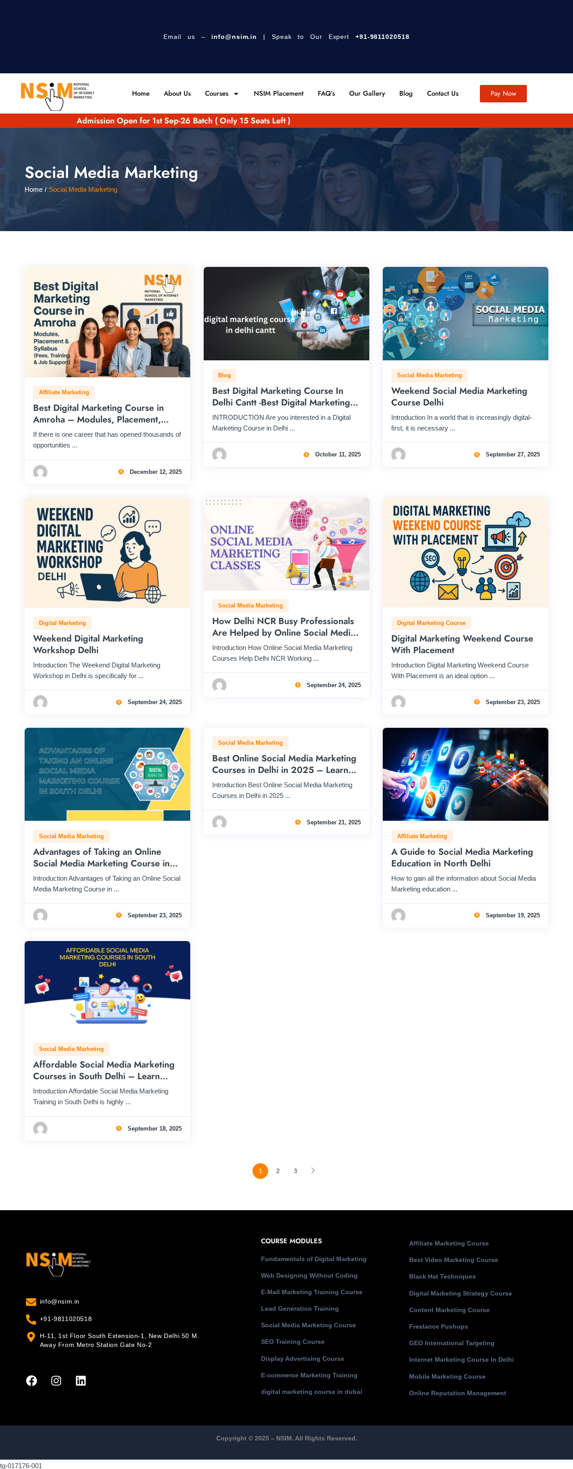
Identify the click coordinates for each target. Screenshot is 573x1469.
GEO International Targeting (452, 1343)
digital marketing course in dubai (311, 1391)
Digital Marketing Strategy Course (460, 1293)
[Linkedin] (80, 1381)
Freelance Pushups (438, 1326)
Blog (406, 93)
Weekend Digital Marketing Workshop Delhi (88, 644)
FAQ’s (326, 93)
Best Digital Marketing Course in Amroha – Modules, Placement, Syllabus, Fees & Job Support (98, 419)
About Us (177, 93)
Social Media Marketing (429, 375)
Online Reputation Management (457, 1393)
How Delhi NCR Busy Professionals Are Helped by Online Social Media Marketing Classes (283, 633)
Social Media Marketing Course (308, 1325)
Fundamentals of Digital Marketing (314, 1258)
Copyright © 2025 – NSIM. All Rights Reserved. (286, 1438)
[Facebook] (31, 1381)
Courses (216, 93)
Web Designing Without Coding (309, 1275)
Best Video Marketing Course (453, 1259)
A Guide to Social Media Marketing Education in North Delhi (462, 857)
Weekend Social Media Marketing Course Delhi (459, 396)
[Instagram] (56, 1381)
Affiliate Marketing (64, 392)
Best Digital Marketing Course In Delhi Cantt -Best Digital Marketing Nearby (281, 402)
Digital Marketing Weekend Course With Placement (462, 644)
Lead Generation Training (300, 1308)
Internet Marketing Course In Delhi (461, 1359)
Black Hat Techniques (442, 1276)
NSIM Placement (279, 93)
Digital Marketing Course (431, 623)
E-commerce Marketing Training (309, 1375)
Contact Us (442, 93)
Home (141, 93)
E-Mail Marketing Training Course (312, 1292)
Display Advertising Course (302, 1358)
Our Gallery (367, 93)
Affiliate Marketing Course (449, 1243)
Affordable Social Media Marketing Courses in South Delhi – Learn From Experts (104, 1076)
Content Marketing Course (449, 1309)
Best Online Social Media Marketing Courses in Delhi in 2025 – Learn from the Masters (284, 770)
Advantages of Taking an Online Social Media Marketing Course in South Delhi (101, 863)
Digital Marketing (62, 623)
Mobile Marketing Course (447, 1376)
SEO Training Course (293, 1341)
